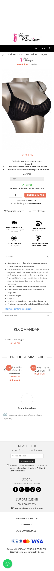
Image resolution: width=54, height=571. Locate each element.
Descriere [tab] (9, 256)
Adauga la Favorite (15, 211)
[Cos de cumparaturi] (43, 48)
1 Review (33, 64)
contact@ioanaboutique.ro (29, 508)
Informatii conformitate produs (18, 308)
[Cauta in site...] (50, 48)
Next (49, 113)
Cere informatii (38, 211)
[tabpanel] (27, 109)
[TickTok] (32, 489)
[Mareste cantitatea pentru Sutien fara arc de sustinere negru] (20, 195)
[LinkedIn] (27, 489)
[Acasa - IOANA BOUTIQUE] (27, 38)
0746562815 (29, 504)
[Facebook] (15, 489)
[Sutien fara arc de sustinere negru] (27, 109)
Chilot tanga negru (39, 367)
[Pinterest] (21, 489)
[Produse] (4, 49)
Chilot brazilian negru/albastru (14, 368)
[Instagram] (38, 489)
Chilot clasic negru (14, 339)
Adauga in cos (35, 195)
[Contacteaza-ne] (36, 48)
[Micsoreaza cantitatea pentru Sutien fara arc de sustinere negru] (11, 195)
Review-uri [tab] (11, 315)
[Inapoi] (2, 55)
